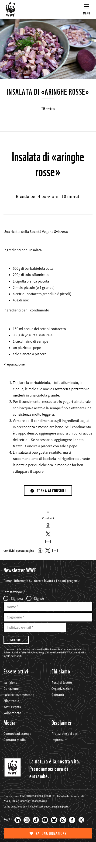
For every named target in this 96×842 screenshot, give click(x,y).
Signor (39, 598)
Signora (17, 598)
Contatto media (14, 740)
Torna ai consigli (51, 490)
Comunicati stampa (17, 734)
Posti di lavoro (61, 682)
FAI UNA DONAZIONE (51, 833)
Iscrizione (10, 682)
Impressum (59, 740)
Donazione (11, 689)
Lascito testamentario (18, 695)
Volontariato (12, 713)
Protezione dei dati (64, 734)
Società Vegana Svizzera (48, 231)
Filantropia (11, 701)
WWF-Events (12, 707)
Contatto (57, 695)
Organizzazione (62, 689)
